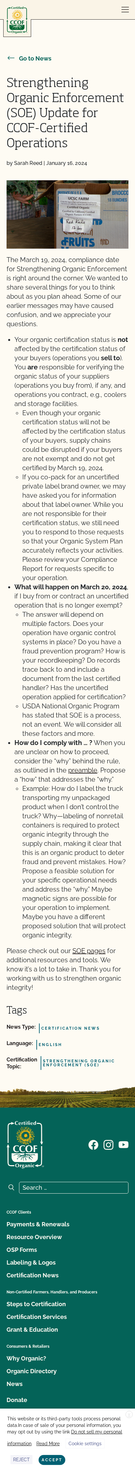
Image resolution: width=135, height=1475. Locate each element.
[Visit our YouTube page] (123, 1144)
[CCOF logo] (17, 20)
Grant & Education (32, 1329)
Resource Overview (34, 1237)
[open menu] (125, 9)
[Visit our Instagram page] (108, 1144)
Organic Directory (32, 1371)
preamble (82, 770)
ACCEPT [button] (52, 1460)
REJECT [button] (21, 1459)
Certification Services (37, 1316)
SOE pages (89, 951)
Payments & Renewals (38, 1224)
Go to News (35, 58)
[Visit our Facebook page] (93, 1144)
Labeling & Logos (31, 1262)
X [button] (129, 1415)
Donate (17, 1399)
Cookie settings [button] (85, 1443)
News (15, 1383)
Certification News (33, 1275)
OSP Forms (22, 1249)
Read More (48, 1443)
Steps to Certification (36, 1304)
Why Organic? (26, 1358)
